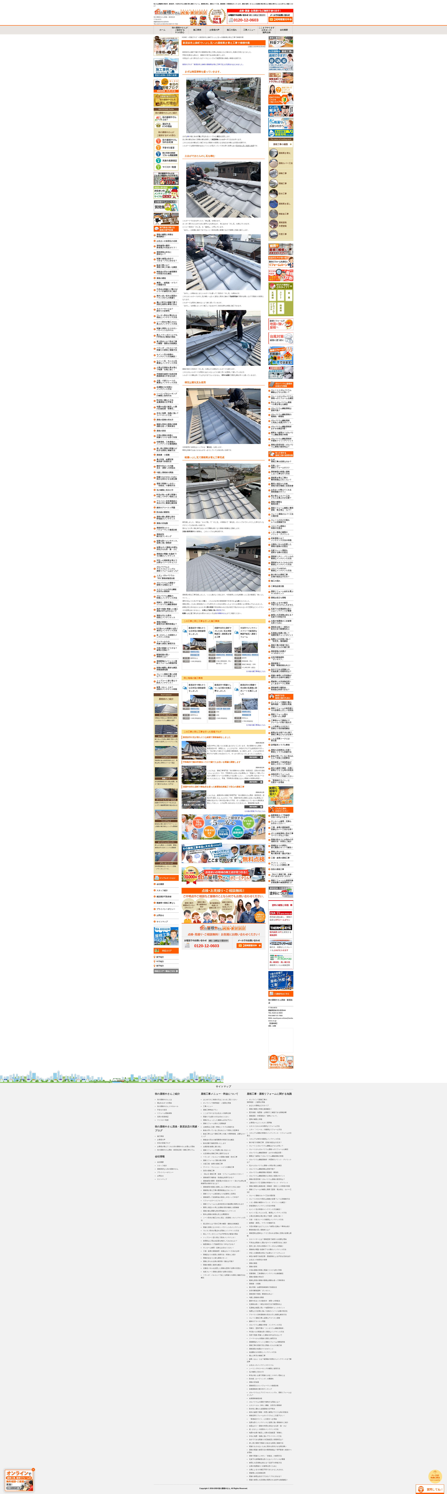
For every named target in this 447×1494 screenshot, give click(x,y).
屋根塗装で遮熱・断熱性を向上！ (261, 1294)
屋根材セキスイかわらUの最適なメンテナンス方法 (282, 563)
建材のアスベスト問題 (166, 508)
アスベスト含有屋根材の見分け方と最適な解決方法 (268, 1314)
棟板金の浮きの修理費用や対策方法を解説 (167, 273)
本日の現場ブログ (163, 1143)
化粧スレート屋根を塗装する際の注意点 (279, 551)
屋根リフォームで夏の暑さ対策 (214, 1160)
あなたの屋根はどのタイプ (259, 1105)
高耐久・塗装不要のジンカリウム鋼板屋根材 (167, 603)
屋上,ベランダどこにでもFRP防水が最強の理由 (167, 336)
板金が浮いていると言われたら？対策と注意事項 (282, 757)
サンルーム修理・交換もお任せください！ (281, 822)
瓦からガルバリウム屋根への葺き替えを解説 (281, 403)
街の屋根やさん (220, 613)
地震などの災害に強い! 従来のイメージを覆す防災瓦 (268, 1311)
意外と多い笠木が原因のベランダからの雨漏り (167, 297)
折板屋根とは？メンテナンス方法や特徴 (281, 539)
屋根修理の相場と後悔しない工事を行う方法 (280, 473)
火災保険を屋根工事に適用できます (216, 1153)
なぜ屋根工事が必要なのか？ (281, 460)
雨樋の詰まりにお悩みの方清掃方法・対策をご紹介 (282, 840)
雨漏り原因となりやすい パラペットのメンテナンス (222, 1227)
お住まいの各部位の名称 (167, 241)
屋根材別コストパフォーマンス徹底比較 (167, 529)
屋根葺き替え (285, 153)
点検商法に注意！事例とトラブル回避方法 (218, 1127)
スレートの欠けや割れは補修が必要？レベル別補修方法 (269, 1199)
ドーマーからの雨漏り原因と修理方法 (166, 643)
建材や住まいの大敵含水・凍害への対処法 (166, 467)
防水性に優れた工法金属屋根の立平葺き (165, 401)
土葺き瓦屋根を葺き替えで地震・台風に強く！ (167, 368)
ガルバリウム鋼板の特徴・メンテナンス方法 (265, 1325)
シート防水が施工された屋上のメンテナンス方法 (167, 323)
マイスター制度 (163, 1120)
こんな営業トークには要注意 (280, 740)
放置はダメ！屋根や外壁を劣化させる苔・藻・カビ (268, 1426)
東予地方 (160, 957)
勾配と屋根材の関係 (165, 472)
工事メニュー (249, 30)
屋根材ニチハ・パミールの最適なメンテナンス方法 (282, 557)
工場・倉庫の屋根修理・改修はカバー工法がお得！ (282, 828)
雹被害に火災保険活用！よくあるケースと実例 (281, 682)
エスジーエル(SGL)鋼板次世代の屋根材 (166, 590)
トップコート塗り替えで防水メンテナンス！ (167, 682)
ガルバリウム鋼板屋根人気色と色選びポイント (281, 421)
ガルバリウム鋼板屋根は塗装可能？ (281, 409)
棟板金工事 (284, 214)
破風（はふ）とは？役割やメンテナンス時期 (167, 688)
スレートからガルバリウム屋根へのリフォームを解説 (282, 397)
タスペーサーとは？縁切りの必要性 (165, 310)
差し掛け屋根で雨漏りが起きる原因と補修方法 (266, 1443)
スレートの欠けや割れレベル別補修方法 (280, 521)
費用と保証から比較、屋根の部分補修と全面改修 (282, 485)
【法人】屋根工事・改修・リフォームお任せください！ (223, 1174)
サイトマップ (162, 922)
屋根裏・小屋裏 (163, 455)
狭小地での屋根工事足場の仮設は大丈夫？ (280, 576)
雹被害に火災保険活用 (257, 1473)
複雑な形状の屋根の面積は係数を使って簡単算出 (267, 1280)
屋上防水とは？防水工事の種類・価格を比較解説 (167, 342)
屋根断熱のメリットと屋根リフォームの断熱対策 (167, 662)
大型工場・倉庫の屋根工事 (213, 1164)
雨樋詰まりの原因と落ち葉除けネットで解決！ (282, 846)
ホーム (162, 30)
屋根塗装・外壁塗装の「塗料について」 (263, 1116)
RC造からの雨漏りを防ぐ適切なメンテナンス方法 (167, 629)
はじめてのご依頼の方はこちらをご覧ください (220, 1099)
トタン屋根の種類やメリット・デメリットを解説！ (268, 1202)
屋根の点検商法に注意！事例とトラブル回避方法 (281, 751)
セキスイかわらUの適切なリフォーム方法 (264, 1126)
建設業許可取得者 (164, 897)
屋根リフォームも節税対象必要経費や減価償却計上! (282, 881)
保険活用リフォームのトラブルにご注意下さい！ (267, 1415)
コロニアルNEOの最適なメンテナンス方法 (281, 569)
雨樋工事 (283, 183)
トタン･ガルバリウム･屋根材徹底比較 (166, 576)
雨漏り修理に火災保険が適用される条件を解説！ (281, 676)
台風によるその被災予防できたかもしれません (282, 604)
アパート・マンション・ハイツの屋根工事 (218, 1167)
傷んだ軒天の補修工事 (257, 1355)
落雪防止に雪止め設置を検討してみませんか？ (220, 1241)
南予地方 (160, 966)
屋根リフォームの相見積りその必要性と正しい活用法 (282, 709)
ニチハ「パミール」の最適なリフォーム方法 (265, 1129)
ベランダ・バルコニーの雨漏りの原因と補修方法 (167, 349)
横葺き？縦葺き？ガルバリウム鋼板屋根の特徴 (282, 434)
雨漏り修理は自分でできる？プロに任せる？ (167, 260)
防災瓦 (219, 610)
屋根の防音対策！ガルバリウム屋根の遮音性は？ (282, 446)
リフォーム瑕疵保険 (164, 1113)
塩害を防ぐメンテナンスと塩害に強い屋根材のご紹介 (268, 1422)
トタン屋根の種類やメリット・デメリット (280, 533)
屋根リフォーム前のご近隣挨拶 (214, 1123)
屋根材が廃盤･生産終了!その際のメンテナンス (167, 555)
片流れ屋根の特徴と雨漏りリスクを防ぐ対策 (167, 436)
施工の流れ (232, 30)
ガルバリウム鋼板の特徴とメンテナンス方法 (167, 597)
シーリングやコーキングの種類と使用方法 (167, 395)
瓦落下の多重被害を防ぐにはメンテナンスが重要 (281, 610)
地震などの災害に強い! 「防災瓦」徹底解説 (280, 640)
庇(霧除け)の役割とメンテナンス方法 (165, 388)
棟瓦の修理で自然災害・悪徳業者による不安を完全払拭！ (270, 1256)
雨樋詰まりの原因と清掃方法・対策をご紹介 (219, 1254)
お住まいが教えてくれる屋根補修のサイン (281, 491)
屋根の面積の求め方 (165, 420)
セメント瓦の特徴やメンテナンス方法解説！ (167, 355)
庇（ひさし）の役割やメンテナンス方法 (167, 636)
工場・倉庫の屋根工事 (280, 858)
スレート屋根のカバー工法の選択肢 (282, 515)
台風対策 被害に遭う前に (212, 1147)
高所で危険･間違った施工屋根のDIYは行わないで (167, 610)
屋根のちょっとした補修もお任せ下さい (217, 1120)
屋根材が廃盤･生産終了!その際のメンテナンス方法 (267, 1249)
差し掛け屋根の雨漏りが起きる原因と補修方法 (167, 449)
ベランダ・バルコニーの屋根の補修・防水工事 (220, 1157)
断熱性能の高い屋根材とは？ (163, 656)
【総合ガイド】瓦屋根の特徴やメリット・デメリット (268, 1183)
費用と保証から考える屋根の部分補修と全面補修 (221, 1207)
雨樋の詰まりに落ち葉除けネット (215, 1258)
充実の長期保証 (163, 1117)
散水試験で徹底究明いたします (214, 1143)
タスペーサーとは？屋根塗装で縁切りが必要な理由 (268, 1239)
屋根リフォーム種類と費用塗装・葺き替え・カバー (282, 509)
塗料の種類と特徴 (280, 905)
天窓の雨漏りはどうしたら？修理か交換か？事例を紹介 (269, 1226)
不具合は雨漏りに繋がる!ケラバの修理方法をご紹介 (268, 1242)
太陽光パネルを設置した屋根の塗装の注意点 (281, 545)
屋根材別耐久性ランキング (164, 535)
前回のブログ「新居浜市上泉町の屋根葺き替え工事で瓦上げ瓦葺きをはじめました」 (213, 64)
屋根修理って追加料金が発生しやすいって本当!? (281, 763)
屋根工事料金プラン (210, 1110)
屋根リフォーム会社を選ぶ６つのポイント (282, 592)
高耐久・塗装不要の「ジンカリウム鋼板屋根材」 (267, 1328)
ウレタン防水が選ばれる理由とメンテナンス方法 (167, 316)
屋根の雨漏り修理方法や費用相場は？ (167, 623)
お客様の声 (214, 30)
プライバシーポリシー (166, 909)
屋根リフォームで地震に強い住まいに (217, 1150)
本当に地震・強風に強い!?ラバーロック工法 (265, 1436)
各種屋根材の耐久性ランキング (260, 1389)
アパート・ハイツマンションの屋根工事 (280, 864)
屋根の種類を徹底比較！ (276, 503)
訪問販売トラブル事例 (280, 745)
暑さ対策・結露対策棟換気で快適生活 (263, 1287)
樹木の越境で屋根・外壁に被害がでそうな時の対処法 (282, 769)
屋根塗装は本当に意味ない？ (164, 253)
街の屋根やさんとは (164, 1099)
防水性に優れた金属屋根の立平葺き (262, 1409)
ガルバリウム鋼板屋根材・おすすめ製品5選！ (266, 1153)
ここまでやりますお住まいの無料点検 (266, 30)
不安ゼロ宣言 (162, 1110)
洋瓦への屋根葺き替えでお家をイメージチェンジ (167, 561)
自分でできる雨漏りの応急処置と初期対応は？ (281, 670)
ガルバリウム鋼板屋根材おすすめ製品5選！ (281, 428)
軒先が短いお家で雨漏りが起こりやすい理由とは (167, 496)
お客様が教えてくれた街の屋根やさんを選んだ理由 (176, 1146)
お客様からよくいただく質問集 (260, 1123)
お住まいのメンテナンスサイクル (261, 1365)
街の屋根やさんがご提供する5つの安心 (180, 30)
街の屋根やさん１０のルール (167, 1106)
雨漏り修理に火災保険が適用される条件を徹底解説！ (268, 1480)
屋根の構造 (161, 278)
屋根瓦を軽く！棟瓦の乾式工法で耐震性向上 (280, 628)
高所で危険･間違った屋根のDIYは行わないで (265, 1335)
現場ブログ (193, 37)
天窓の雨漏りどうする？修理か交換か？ (167, 649)
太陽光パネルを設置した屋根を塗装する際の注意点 (222, 1268)
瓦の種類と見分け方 (165, 490)
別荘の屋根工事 (277, 869)
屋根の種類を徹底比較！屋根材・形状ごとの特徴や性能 (269, 1186)
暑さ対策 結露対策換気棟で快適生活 (165, 460)
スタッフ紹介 (162, 890)
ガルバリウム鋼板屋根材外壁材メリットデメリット (282, 440)
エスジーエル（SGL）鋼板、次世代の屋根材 (265, 1405)
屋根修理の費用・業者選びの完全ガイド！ (167, 247)
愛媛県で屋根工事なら (166, 903)
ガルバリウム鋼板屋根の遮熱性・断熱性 (281, 415)
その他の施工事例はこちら (256, 671)
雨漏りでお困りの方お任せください (216, 1117)
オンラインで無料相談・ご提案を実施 (217, 1103)
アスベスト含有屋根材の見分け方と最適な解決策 (167, 502)
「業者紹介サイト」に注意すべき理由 (280, 781)
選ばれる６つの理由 (164, 1103)
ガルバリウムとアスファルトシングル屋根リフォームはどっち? (167, 569)
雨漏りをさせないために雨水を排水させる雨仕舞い (268, 1446)
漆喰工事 (283, 173)
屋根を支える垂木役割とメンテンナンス (166, 616)
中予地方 (160, 961)
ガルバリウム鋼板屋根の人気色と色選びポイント (267, 1176)
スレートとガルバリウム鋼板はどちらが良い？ (281, 391)
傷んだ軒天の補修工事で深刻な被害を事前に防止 (167, 303)
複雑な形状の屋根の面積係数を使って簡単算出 (167, 425)
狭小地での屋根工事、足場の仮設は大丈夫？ (265, 1142)
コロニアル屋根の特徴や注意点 (278, 527)
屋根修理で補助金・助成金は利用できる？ (280, 689)
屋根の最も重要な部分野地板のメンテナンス (166, 518)
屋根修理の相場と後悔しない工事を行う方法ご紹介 (222, 1187)
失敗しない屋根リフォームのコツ (280, 467)
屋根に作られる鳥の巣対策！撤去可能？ (281, 852)
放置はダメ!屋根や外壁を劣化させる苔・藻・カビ (167, 548)
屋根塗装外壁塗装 (283, 224)
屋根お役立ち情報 (278, 598)
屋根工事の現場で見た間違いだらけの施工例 (280, 646)
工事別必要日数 (277, 586)
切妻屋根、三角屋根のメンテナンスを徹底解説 (167, 443)
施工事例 (197, 30)
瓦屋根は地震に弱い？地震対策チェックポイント (282, 634)
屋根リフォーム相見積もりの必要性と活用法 (219, 1194)
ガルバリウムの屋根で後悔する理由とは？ (166, 584)
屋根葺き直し (285, 204)
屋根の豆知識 (162, 523)
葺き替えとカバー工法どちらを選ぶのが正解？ (281, 497)
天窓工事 (283, 234)
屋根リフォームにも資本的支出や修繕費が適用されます (223, 1204)
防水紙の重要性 (163, 512)
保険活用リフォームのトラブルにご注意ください (282, 775)
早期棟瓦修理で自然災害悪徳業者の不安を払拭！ (167, 375)
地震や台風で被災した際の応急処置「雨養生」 (167, 408)
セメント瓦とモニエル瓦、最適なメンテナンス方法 (268, 1213)
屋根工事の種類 (280, 144)
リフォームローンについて (213, 1200)
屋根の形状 (161, 431)
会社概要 (284, 30)
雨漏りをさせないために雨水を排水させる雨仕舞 (167, 478)
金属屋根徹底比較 (255, 1398)
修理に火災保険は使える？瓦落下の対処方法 (282, 616)
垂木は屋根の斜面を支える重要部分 (216, 1214)
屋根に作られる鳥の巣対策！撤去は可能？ (218, 1261)
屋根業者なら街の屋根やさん (167, 1169)
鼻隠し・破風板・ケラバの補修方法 (167, 284)
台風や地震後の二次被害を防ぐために (281, 622)
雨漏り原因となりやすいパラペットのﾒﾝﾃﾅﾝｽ (167, 329)
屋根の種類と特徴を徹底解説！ (165, 235)
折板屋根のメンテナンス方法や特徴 (262, 1206)
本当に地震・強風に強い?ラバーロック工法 (167, 414)
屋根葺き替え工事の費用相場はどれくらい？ (281, 479)
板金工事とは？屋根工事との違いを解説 (167, 266)
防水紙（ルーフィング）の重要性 (261, 1379)
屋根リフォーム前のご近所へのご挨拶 (279, 715)
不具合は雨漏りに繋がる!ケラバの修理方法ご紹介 (167, 290)
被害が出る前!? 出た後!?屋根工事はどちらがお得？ (282, 733)
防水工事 (283, 194)
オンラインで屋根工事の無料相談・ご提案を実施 (281, 703)
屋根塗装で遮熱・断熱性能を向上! (280, 664)
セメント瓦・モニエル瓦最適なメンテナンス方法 (167, 362)
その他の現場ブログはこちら (255, 811)
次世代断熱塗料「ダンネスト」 (277, 658)
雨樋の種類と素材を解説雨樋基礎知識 (167, 669)
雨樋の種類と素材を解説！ (213, 1265)
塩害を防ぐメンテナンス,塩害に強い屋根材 (167, 542)
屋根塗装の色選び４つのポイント (278, 652)
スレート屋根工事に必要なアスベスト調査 (264, 1318)
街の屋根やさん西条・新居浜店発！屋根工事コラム (176, 1150)
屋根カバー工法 (286, 163)
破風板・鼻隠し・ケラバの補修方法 (262, 1223)
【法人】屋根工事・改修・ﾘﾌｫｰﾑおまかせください (282, 875)
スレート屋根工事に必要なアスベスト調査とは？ (167, 675)
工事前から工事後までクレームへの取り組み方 (281, 721)
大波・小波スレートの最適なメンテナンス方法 (167, 382)
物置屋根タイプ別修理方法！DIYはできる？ (280, 816)
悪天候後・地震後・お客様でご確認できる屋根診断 (268, 1112)
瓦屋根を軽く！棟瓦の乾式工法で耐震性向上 (265, 1304)
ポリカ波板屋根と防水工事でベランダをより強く (282, 834)
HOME (184, 37)
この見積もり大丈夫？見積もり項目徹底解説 (280, 727)
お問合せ (160, 915)
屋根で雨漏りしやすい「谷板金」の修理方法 (166, 484)
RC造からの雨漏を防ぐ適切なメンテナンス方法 (266, 1332)
